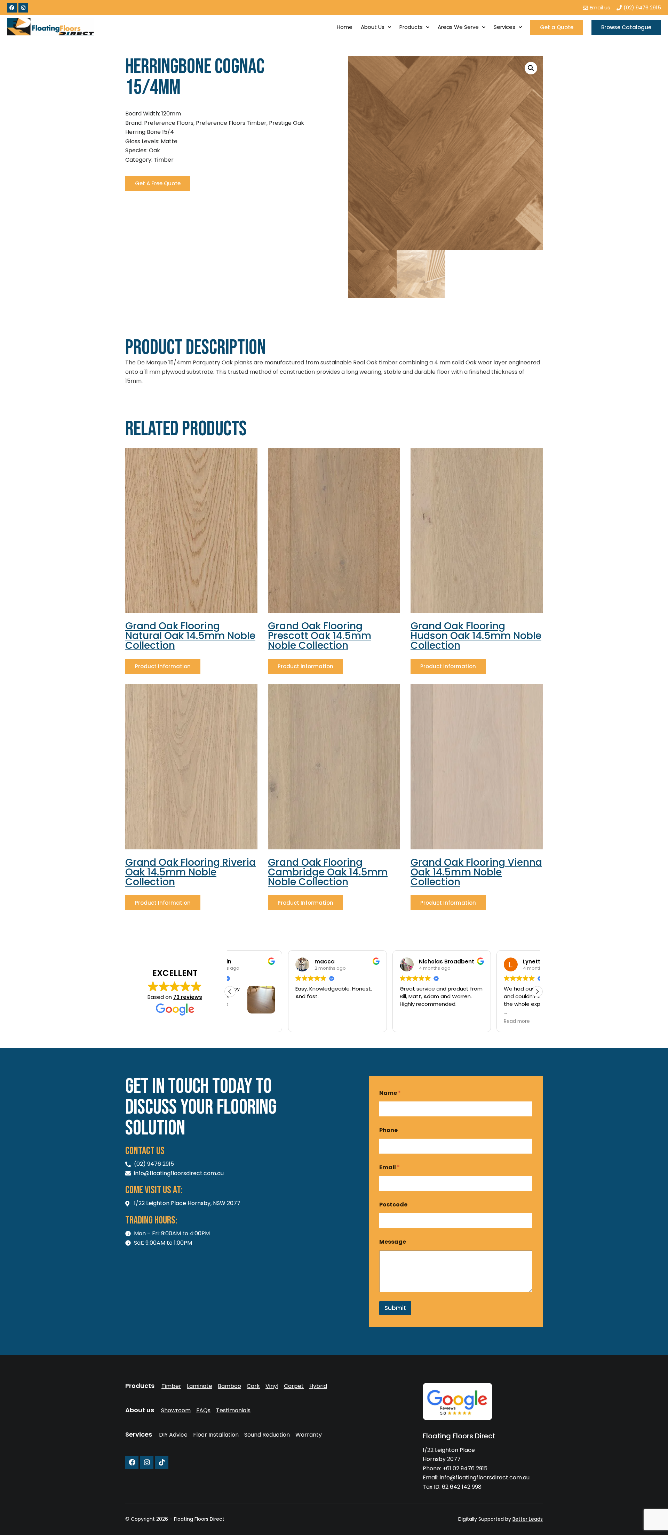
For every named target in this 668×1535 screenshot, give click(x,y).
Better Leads (527, 1519)
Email (389, 1167)
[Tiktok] (161, 1462)
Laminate (199, 1386)
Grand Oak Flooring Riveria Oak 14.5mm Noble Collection (190, 872)
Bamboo (229, 1386)
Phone (388, 1130)
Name (390, 1093)
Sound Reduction (267, 1434)
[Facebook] (12, 8)
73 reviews (187, 997)
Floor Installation (216, 1434)
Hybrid (318, 1386)
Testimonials (233, 1410)
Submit (395, 1308)
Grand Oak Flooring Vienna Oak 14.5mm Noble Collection (476, 872)
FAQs (203, 1410)
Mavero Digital (465, 1523)
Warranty (308, 1434)
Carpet (294, 1386)
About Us (372, 27)
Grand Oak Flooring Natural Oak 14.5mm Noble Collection (190, 635)
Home (344, 27)
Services (504, 27)
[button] (531, 68)
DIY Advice (173, 1434)
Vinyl (271, 1386)
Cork (253, 1386)
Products (411, 27)
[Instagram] (23, 8)
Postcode (393, 1204)
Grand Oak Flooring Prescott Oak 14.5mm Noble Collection (319, 635)
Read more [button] (459, 1021)
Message (392, 1241)
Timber (171, 1386)
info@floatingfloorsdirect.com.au (485, 1477)
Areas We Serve (458, 27)
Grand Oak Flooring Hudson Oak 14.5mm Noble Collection (476, 635)
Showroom (176, 1410)
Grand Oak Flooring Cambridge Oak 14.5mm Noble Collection (328, 872)
